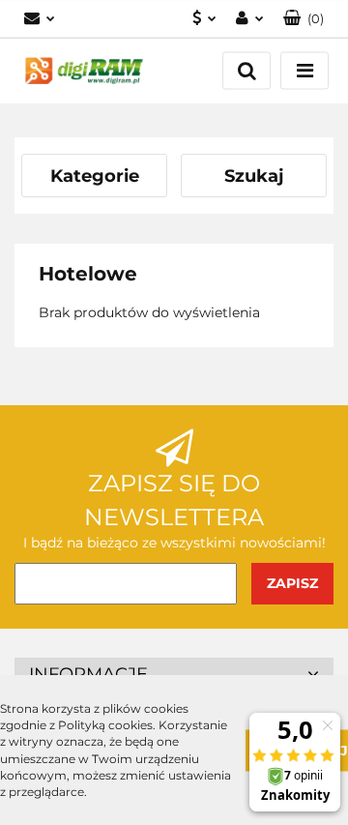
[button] (304, 19)
